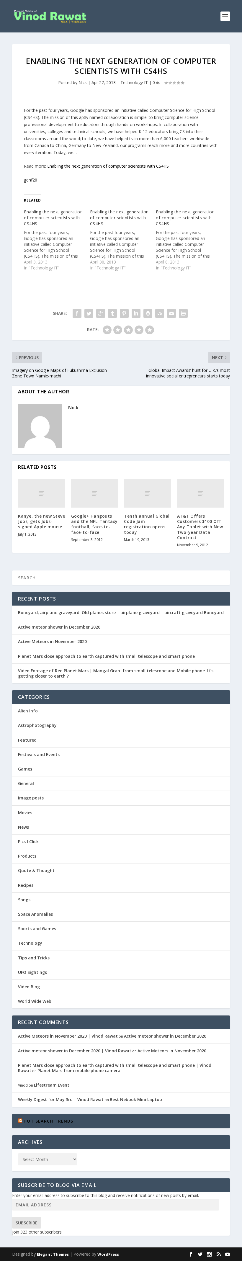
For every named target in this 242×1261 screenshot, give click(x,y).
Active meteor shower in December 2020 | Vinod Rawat (74, 1051)
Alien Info (28, 711)
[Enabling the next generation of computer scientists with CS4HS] (57, 240)
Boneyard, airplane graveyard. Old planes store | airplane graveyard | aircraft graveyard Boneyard (121, 612)
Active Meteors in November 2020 (52, 641)
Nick (83, 82)
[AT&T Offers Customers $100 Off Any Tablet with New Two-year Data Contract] (200, 493)
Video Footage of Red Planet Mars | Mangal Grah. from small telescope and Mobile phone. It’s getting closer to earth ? (115, 673)
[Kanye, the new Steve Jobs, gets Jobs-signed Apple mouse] (41, 493)
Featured (27, 740)
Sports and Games (37, 928)
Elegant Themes (53, 1254)
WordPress (108, 1254)
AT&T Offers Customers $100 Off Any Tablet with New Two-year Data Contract (200, 526)
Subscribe (26, 1223)
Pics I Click (28, 841)
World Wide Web (34, 1001)
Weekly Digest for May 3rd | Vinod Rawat (61, 1099)
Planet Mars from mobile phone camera (78, 1070)
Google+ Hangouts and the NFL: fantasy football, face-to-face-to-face (94, 524)
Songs (24, 899)
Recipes (25, 885)
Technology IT (134, 82)
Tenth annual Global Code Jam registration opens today (147, 524)
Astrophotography (37, 725)
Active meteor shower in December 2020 (59, 627)
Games (25, 769)
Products (27, 856)
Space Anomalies (35, 914)
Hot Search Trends (48, 1121)
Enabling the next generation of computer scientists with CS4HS (108, 166)
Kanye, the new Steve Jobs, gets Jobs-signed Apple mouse (41, 521)
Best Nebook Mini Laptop (136, 1099)
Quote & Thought (36, 870)
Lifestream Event (51, 1085)
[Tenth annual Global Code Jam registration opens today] (147, 493)
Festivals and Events (39, 754)
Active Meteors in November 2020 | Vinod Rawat (68, 1036)
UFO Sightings (32, 972)
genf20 (30, 180)
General (26, 783)
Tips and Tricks (34, 958)
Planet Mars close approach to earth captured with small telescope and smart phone (106, 656)
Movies (25, 812)
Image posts (31, 798)
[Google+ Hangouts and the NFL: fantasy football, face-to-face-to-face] (94, 493)
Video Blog (29, 986)
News (23, 827)
